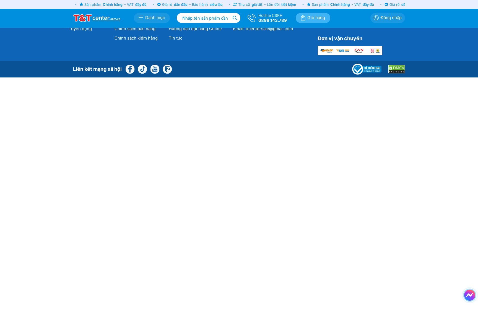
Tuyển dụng (80, 28)
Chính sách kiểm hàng (136, 38)
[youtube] (155, 68)
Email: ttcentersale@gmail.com (263, 28)
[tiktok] (142, 68)
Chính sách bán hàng (135, 28)
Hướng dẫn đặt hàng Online (195, 28)
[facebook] (130, 68)
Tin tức (175, 38)
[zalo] (167, 68)
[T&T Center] (96, 17)
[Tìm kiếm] (234, 18)
